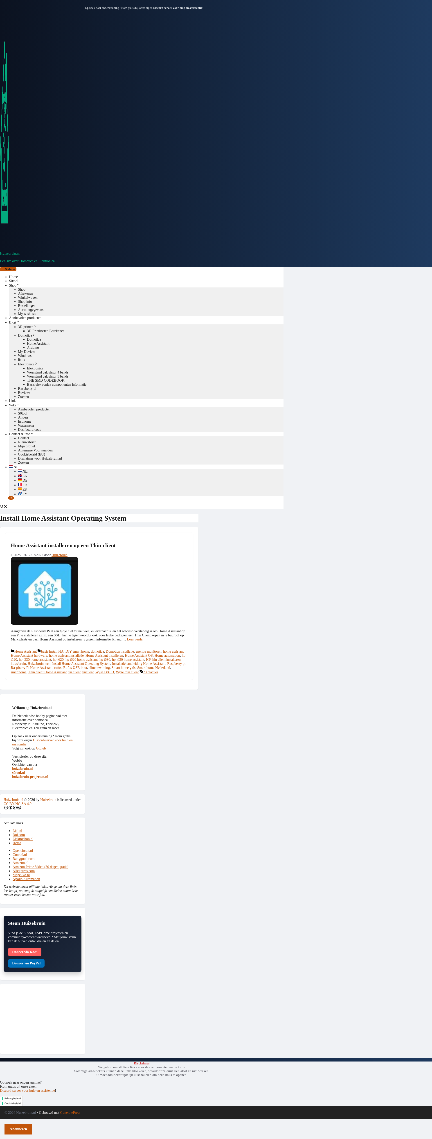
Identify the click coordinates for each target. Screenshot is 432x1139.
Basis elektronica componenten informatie (56, 384)
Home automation (167, 655)
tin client (74, 672)
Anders (23, 417)
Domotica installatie (120, 651)
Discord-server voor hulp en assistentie (27, 1090)
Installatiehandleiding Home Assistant (138, 663)
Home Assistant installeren (104, 655)
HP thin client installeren (163, 659)
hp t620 (58, 659)
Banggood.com (23, 859)
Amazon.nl (20, 863)
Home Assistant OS (139, 655)
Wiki (12, 405)
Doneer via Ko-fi (24, 952)
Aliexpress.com (24, 871)
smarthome (18, 672)
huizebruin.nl (22, 768)
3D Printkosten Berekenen (46, 331)
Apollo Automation (26, 879)
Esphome (24, 421)
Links (13, 401)
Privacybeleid (12, 1098)
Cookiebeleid (12, 1103)
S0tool (13, 281)
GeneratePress (70, 1112)
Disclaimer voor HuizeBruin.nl (40, 458)
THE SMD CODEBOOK (46, 380)
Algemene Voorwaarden (35, 450)
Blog (12, 322)
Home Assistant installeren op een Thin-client (63, 545)
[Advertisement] (42, 1018)
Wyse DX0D (104, 672)
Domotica (25, 335)
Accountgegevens (30, 310)
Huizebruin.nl (10, 253)
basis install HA (52, 651)
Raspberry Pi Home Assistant (31, 668)
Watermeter (26, 425)
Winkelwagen (28, 297)
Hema (17, 843)
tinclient (88, 672)
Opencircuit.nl (23, 850)
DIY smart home (77, 651)
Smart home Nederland (153, 668)
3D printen (25, 327)
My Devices (26, 351)
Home (13, 277)
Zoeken (23, 397)
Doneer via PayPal (26, 963)
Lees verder (135, 639)
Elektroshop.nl (23, 839)
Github (41, 748)
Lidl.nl (17, 831)
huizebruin (18, 663)
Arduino (33, 347)
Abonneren (18, 1129)
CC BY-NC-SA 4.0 (18, 804)
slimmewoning (99, 668)
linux (21, 360)
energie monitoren (148, 651)
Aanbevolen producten (25, 318)
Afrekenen (25, 293)
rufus (57, 668)
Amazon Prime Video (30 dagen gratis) (40, 867)
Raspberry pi (27, 388)
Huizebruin (48, 800)
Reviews (24, 392)
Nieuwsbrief (27, 442)
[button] (3, 507)
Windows (25, 356)
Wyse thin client (127, 672)
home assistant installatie (66, 655)
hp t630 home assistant (128, 659)
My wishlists (27, 314)
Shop (12, 285)
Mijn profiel (26, 446)
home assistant (173, 651)
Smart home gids (123, 668)
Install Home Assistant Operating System (81, 663)
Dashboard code (29, 429)
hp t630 (104, 659)
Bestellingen (27, 306)
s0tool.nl (18, 773)
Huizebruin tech (39, 663)
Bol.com (19, 835)
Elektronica (26, 364)
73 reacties (150, 672)
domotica (97, 651)
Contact (23, 438)
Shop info (25, 301)
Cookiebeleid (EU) (31, 454)
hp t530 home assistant (35, 659)
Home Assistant (38, 343)
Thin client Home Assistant (47, 672)
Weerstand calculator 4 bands (47, 372)
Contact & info (19, 434)
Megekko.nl (21, 875)
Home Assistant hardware (29, 655)
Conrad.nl (20, 855)
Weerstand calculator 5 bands (47, 376)
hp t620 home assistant (81, 659)
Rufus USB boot (75, 668)
